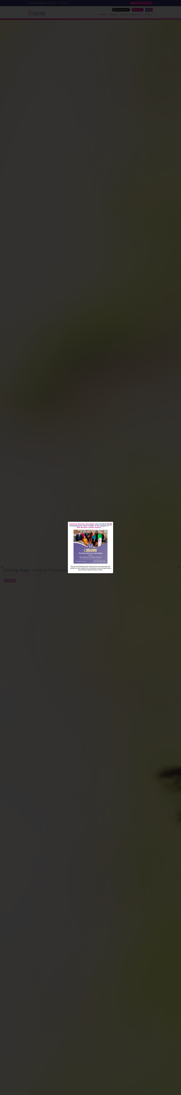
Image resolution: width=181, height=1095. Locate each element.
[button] (111, 524)
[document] (90, 547)
